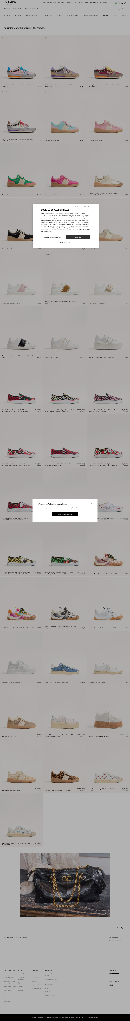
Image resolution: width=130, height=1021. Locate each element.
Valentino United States (65, 514)
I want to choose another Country (65, 517)
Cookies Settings (65, 242)
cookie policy (86, 229)
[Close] (91, 504)
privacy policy (47, 231)
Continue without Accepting (82, 207)
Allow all (78, 237)
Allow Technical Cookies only (52, 237)
